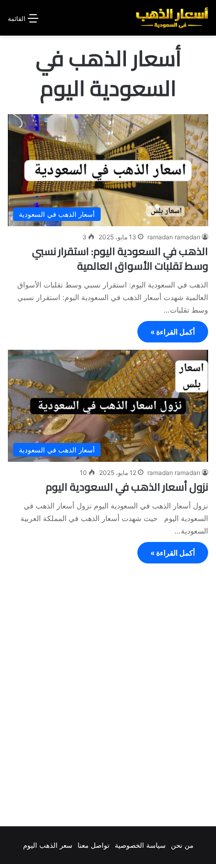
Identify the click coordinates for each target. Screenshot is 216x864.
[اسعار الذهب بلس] (172, 17)
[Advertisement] (108, 697)
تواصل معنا (94, 845)
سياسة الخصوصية (140, 845)
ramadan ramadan (173, 237)
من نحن (182, 845)
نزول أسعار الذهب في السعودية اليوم (127, 486)
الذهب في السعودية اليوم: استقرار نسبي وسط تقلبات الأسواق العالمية (120, 258)
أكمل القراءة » (172, 331)
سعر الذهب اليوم (47, 845)
